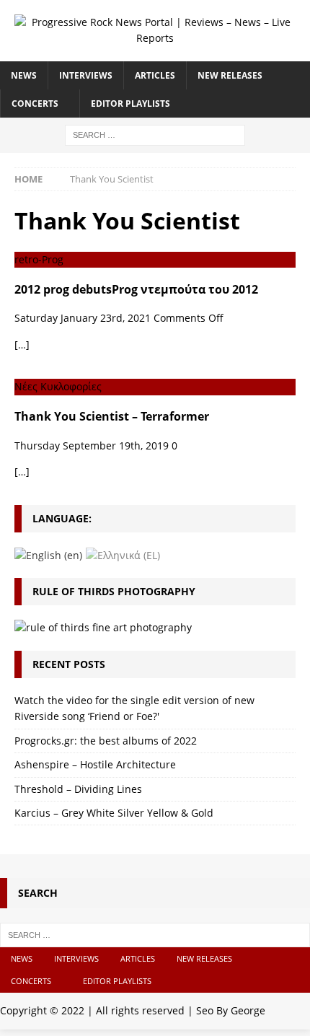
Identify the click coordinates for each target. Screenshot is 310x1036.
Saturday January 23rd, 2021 (82, 318)
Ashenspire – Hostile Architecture (95, 764)
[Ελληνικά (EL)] (123, 554)
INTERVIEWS (85, 75)
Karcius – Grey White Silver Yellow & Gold (113, 813)
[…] (22, 344)
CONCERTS (35, 103)
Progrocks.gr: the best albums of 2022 (105, 740)
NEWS (24, 75)
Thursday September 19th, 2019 (91, 445)
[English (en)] (48, 554)
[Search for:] (155, 134)
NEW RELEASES (230, 75)
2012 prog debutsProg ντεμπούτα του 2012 (136, 289)
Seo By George (230, 1010)
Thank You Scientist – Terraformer (111, 416)
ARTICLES (155, 75)
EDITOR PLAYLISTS (130, 103)
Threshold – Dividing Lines (78, 789)
